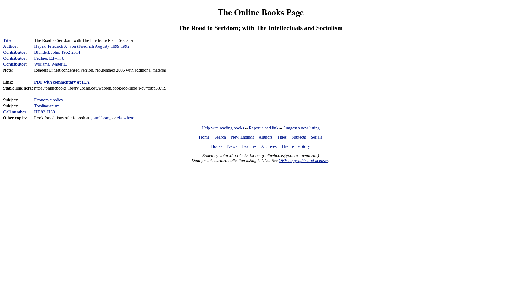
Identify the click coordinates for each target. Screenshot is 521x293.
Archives (269, 146)
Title (7, 40)
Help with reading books (223, 128)
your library (100, 118)
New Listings (242, 137)
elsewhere (125, 118)
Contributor (14, 52)
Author (10, 46)
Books (216, 146)
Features (249, 146)
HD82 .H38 (44, 112)
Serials (316, 137)
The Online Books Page (261, 12)
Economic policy (48, 100)
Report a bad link (263, 128)
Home (204, 137)
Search (220, 137)
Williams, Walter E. (50, 64)
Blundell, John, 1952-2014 (57, 52)
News (232, 146)
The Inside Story (295, 146)
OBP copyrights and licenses (303, 160)
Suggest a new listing (301, 128)
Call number (14, 112)
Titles (282, 137)
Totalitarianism (46, 106)
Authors (265, 137)
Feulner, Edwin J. (49, 58)
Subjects (298, 137)
